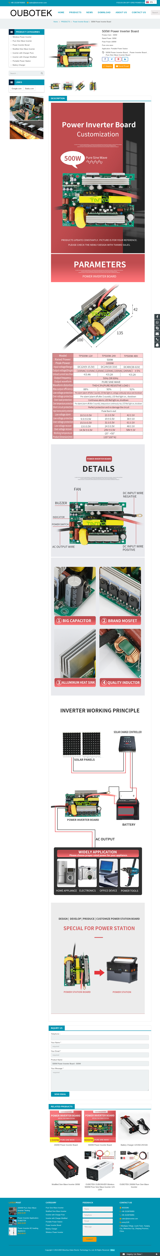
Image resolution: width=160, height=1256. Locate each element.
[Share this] (105, 59)
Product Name (56, 1060)
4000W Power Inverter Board (100, 1145)
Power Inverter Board (138, 52)
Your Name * (56, 1042)
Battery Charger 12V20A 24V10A (134, 1145)
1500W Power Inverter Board (66, 1145)
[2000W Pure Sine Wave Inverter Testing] (13, 1214)
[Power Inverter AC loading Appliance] (13, 1235)
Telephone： (56, 1034)
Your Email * (56, 1051)
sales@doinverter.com (38, 3)
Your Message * (57, 1068)
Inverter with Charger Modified (25, 57)
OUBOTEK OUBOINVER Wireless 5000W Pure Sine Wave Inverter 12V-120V (100, 1187)
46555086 (125, 1208)
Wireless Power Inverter (22, 37)
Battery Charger (19, 65)
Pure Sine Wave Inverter (22, 41)
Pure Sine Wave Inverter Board (118, 55)
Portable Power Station (22, 61)
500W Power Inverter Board (117, 52)
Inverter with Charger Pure (23, 53)
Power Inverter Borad (21, 45)
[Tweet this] (112, 59)
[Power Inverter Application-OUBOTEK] (13, 1225)
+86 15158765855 (18, 3)
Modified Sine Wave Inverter (24, 49)
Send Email (123, 66)
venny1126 (125, 1222)
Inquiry (108, 66)
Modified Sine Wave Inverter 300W (66, 1184)
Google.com (17, 88)
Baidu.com (29, 88)
